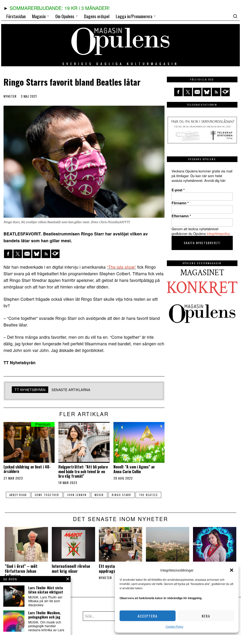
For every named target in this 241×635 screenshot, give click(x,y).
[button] (231, 570)
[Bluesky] (36, 254)
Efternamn (181, 215)
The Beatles (148, 495)
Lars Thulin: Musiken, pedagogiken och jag (44, 614)
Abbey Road (18, 495)
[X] (17, 254)
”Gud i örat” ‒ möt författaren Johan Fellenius (21, 571)
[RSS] (46, 254)
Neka (206, 615)
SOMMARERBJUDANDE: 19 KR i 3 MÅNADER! (60, 7)
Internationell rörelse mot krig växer (71, 568)
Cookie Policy (174, 626)
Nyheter (10, 96)
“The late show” (121, 267)
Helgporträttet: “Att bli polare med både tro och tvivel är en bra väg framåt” (83, 471)
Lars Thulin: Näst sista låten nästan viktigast (45, 589)
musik (99, 495)
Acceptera (147, 615)
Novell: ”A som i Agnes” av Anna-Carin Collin (134, 469)
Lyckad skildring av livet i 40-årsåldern (27, 469)
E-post (178, 190)
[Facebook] (8, 254)
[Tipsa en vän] (27, 254)
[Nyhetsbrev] (55, 254)
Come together (47, 495)
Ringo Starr (121, 495)
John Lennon (77, 495)
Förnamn (180, 203)
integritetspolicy (218, 233)
